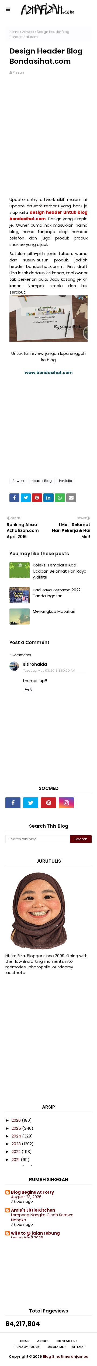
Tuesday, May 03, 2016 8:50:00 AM (49, 670)
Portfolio (65, 480)
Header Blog (42, 480)
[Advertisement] (48, 133)
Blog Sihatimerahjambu (65, 1356)
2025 (17, 1128)
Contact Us (66, 1341)
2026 (17, 1120)
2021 (16, 1159)
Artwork (28, 31)
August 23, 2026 (26, 1197)
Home (14, 31)
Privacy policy (27, 1347)
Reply (28, 689)
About (42, 1341)
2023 (17, 1144)
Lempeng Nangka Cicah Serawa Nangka (42, 1217)
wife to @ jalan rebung (35, 1233)
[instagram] (66, 802)
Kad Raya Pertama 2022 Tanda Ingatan (57, 593)
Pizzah (18, 72)
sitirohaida (35, 664)
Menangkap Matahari (54, 611)
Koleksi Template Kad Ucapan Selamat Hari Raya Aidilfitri (59, 571)
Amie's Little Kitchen (33, 1210)
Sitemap (78, 1347)
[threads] (84, 802)
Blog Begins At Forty (32, 1192)
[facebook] (12, 802)
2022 (17, 1151)
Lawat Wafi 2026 (27, 1238)
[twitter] (30, 802)
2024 (17, 1136)
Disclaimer (56, 1347)
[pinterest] (48, 802)
